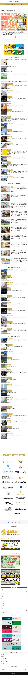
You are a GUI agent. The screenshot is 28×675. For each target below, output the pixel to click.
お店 (1, 598)
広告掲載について (4, 661)
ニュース (2, 591)
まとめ (2, 596)
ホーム (2, 589)
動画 (1, 600)
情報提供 (2, 654)
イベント (2, 603)
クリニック (2, 601)
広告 (1, 610)
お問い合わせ (3, 612)
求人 (1, 606)
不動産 (2, 608)
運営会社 (2, 659)
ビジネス (2, 605)
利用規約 (2, 656)
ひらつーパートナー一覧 (5, 538)
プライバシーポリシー (4, 658)
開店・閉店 (2, 593)
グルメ (2, 594)
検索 (25, 669)
